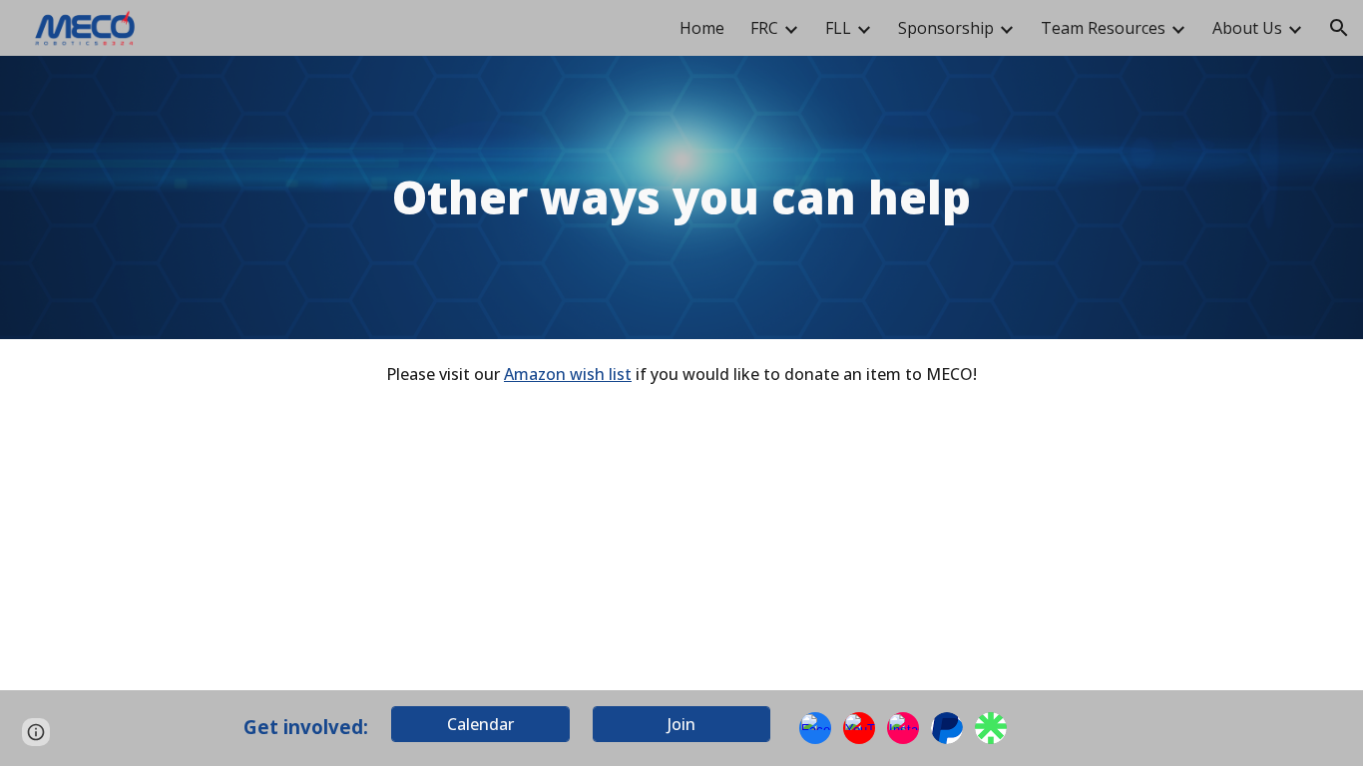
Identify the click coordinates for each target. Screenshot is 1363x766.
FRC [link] (764, 28)
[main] (682, 197)
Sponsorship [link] (946, 28)
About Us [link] (1247, 28)
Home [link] (702, 28)
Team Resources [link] (1103, 28)
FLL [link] (838, 28)
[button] (1339, 28)
